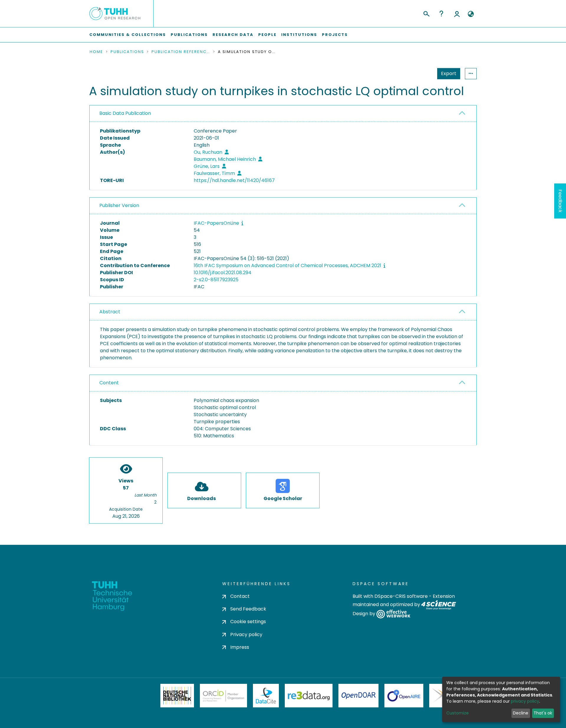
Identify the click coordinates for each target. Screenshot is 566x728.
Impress (239, 647)
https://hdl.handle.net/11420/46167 (234, 180)
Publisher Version (119, 205)
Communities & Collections (127, 34)
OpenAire (403, 695)
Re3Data (309, 695)
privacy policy (525, 701)
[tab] (283, 113)
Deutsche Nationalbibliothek (177, 695)
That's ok (543, 713)
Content (109, 382)
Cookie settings (248, 621)
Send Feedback (248, 608)
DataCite (266, 695)
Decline (520, 713)
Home (96, 51)
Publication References (181, 51)
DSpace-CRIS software (401, 596)
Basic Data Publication (125, 113)
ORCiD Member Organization (223, 695)
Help (441, 13)
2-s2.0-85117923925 (216, 279)
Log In (457, 13)
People (267, 34)
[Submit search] (426, 12)
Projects (335, 34)
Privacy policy (246, 634)
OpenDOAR (358, 695)
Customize (457, 713)
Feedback (560, 201)
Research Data (233, 34)
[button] (470, 14)
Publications (189, 34)
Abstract (109, 311)
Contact (240, 596)
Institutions (299, 34)
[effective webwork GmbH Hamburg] (393, 613)
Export (448, 73)
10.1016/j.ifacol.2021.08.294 (222, 272)
